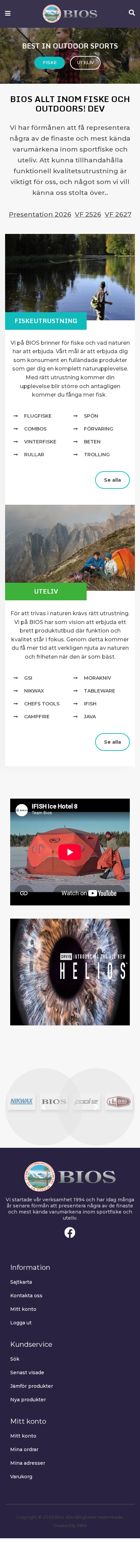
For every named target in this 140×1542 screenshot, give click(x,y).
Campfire (37, 717)
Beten (92, 442)
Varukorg (21, 1477)
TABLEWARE (99, 691)
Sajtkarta (21, 1282)
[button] (43, 1106)
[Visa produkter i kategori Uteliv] (70, 548)
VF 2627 (118, 214)
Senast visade (27, 1372)
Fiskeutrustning (46, 321)
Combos (35, 429)
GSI (28, 678)
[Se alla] (10, 474)
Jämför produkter (31, 1386)
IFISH (90, 704)
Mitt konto (23, 1309)
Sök (14, 1359)
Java (90, 717)
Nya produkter (28, 1400)
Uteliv (46, 591)
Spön (91, 416)
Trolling (97, 455)
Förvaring (98, 429)
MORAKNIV (97, 678)
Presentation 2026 (40, 214)
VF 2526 (88, 214)
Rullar (34, 455)
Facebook (70, 1232)
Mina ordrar (24, 1449)
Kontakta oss (26, 1296)
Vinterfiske (40, 442)
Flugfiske (38, 416)
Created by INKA (70, 1525)
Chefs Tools (41, 704)
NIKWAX (34, 691)
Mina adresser (27, 1463)
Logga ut (21, 1323)
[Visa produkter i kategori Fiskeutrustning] (70, 277)
